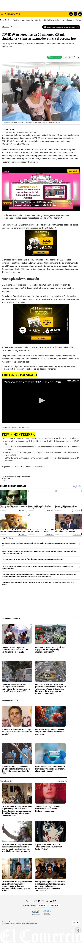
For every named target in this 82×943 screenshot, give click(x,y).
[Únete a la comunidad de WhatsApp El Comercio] (54, 57)
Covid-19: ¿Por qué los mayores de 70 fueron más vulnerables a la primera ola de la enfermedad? (50, 768)
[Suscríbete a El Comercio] (75, 14)
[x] (39, 901)
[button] (41, 400)
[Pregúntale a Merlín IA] (78, 930)
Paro (62, 20)
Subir (74, 923)
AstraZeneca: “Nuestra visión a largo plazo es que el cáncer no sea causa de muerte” (17, 731)
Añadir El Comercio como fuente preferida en (61, 27)
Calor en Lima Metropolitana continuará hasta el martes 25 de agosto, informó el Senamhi (15, 649)
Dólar (57, 20)
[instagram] (43, 901)
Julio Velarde (70, 20)
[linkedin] (50, 901)
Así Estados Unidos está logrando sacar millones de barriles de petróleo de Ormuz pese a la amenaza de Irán (39, 544)
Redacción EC (9, 129)
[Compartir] (78, 57)
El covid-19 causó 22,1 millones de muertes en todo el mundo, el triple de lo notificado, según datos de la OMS (16, 770)
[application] (41, 401)
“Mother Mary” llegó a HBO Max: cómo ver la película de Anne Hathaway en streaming (48, 808)
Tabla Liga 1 (39, 20)
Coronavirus (39, 467)
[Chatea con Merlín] (71, 14)
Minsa (28, 467)
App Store (42, 905)
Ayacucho (29, 20)
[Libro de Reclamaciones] (47, 912)
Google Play (54, 905)
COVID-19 (18, 467)
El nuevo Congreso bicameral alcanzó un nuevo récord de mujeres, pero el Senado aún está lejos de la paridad (38, 583)
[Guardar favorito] (74, 57)
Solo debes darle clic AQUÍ (14, 269)
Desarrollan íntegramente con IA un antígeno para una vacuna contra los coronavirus (49, 731)
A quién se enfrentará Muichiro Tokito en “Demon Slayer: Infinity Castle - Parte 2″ (48, 846)
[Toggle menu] (2, 14)
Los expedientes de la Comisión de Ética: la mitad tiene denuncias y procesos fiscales (32, 559)
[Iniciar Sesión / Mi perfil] (80, 14)
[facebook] (35, 901)
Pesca (22, 20)
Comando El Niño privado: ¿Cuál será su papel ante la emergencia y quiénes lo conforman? (50, 649)
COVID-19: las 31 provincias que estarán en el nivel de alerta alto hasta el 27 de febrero (41, 438)
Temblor (16, 20)
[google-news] (54, 901)
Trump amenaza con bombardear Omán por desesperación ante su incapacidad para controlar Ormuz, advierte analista (38, 567)
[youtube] (46, 901)
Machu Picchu (49, 20)
